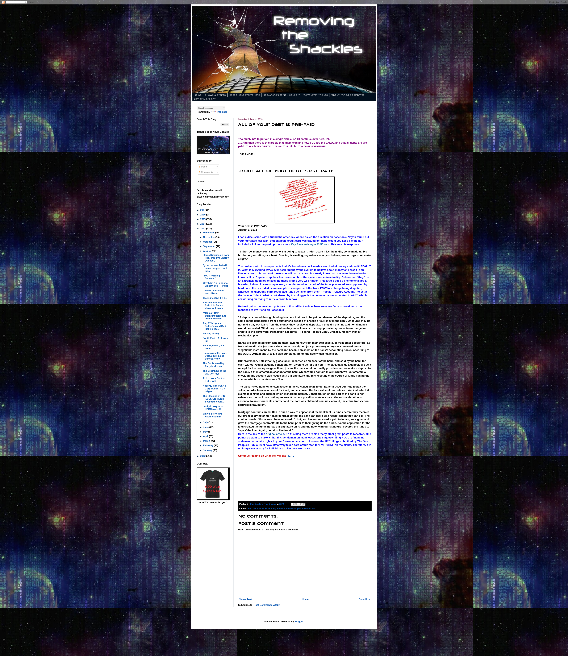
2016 (203, 214)
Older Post (365, 599)
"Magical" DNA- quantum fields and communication (214, 316)
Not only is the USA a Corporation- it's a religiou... (214, 389)
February (208, 445)
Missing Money (211, 333)
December (209, 232)
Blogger (299, 621)
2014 (203, 224)
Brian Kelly (270, 508)
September (209, 246)
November (209, 237)
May (205, 431)
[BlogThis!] (295, 504)
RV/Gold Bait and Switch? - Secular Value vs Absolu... (214, 305)
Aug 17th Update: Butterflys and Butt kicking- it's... (214, 326)
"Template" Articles (316, 95)
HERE (290, 455)
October (208, 241)
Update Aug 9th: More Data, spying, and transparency (215, 356)
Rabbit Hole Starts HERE (244, 95)
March (207, 441)
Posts (204, 166)
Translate (222, 112)
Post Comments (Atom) (267, 605)
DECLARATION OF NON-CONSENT (281, 95)
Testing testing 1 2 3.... (215, 298)
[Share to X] (298, 504)
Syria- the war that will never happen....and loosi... (215, 268)
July (205, 422)
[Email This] (292, 504)
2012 (203, 456)
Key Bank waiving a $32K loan (309, 244)
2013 (203, 228)
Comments (206, 172)
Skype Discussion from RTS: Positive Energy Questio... (216, 258)
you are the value (306, 508)
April (206, 436)
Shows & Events (215, 95)
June (206, 427)
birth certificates (255, 508)
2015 (203, 219)
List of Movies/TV (205, 99)
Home (197, 95)
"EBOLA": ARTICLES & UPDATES (347, 95)
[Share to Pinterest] (303, 504)
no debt (281, 508)
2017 (203, 210)
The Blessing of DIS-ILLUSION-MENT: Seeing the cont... (214, 399)
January (208, 450)
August (207, 251)
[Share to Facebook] (301, 504)
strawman (291, 508)
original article (275, 434)
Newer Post (245, 599)
